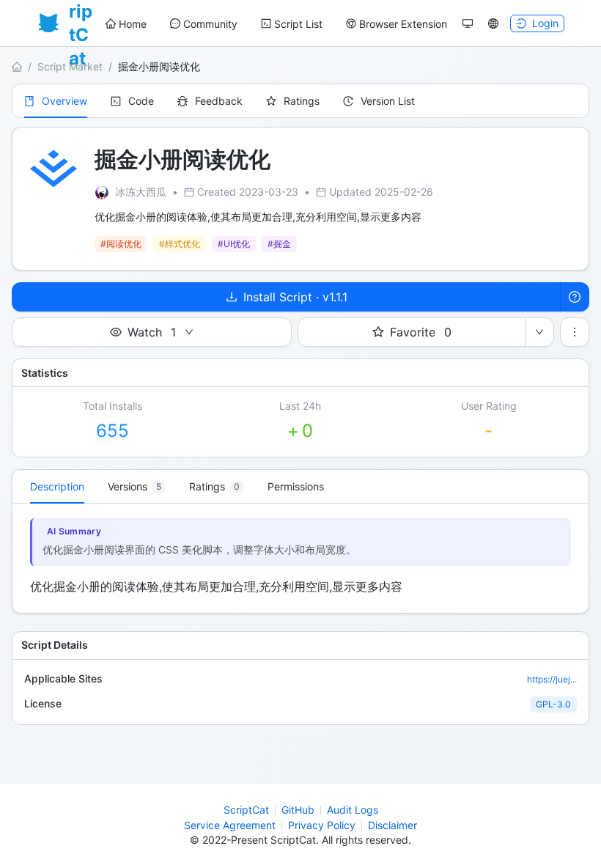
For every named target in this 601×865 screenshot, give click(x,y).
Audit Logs (352, 809)
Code (141, 101)
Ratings (302, 101)
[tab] (137, 487)
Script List (298, 24)
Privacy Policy (321, 825)
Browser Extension (403, 24)
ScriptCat (246, 809)
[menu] (276, 24)
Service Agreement (230, 825)
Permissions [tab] (296, 486)
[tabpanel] (300, 558)
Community (210, 24)
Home (133, 24)
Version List (388, 101)
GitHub (297, 809)
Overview (64, 101)
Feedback (219, 101)
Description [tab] (57, 486)
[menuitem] (126, 24)
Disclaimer (392, 825)
